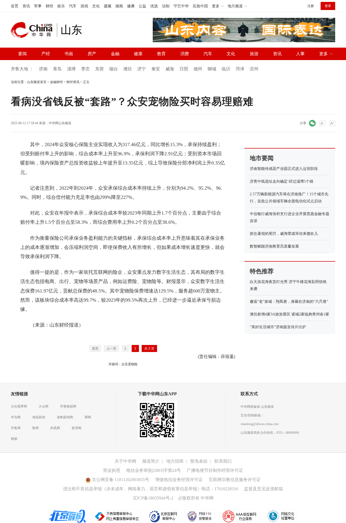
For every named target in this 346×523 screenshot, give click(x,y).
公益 (142, 6)
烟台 (113, 69)
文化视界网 (19, 406)
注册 (310, 6)
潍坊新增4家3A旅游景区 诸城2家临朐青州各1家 (289, 314)
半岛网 (16, 417)
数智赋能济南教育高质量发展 (274, 246)
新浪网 (76, 428)
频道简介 (150, 461)
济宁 (141, 69)
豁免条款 (199, 461)
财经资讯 (72, 82)
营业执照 (111, 470)
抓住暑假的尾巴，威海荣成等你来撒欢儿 (284, 234)
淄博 (71, 69)
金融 (115, 53)
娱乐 (61, 6)
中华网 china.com (34, 30)
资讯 (26, 6)
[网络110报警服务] (200, 516)
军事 (38, 6)
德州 (198, 69)
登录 (328, 6)
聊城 (212, 69)
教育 (161, 53)
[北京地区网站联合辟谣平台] (68, 516)
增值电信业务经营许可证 (179, 479)
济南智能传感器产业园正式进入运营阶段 (284, 169)
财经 (49, 6)
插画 (119, 6)
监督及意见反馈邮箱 (263, 488)
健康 (131, 6)
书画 (68, 53)
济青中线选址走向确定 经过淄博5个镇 (281, 181)
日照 (183, 69)
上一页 (111, 348)
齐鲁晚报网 (68, 406)
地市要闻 (262, 158)
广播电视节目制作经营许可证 (215, 470)
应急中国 (200, 6)
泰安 (155, 69)
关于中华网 (125, 461)
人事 (300, 53)
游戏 (84, 6)
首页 (14, 6)
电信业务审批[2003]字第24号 (153, 470)
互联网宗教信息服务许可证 (235, 479)
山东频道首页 (36, 82)
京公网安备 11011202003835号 (120, 479)
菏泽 (240, 69)
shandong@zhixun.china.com (259, 424)
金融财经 (56, 82)
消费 (184, 53)
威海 (169, 69)
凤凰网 (55, 428)
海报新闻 (38, 417)
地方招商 (175, 461)
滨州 (254, 69)
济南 (43, 69)
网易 (14, 439)
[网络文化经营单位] (282, 516)
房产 (92, 53)
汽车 (72, 6)
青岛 (57, 69)
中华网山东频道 (60, 123)
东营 (99, 69)
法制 (165, 6)
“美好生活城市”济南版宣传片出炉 (278, 327)
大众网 (43, 406)
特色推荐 (262, 271)
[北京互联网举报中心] (163, 516)
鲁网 (35, 428)
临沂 (226, 69)
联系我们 (223, 461)
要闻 (22, 53)
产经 (45, 53)
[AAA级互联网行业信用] (240, 516)
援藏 (107, 6)
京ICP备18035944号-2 (153, 498)
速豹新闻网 (65, 417)
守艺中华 (181, 6)
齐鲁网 (16, 428)
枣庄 (85, 69)
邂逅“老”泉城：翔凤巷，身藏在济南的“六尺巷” (289, 302)
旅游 (254, 53)
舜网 (88, 417)
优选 (154, 6)
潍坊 (127, 69)
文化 (96, 6)
